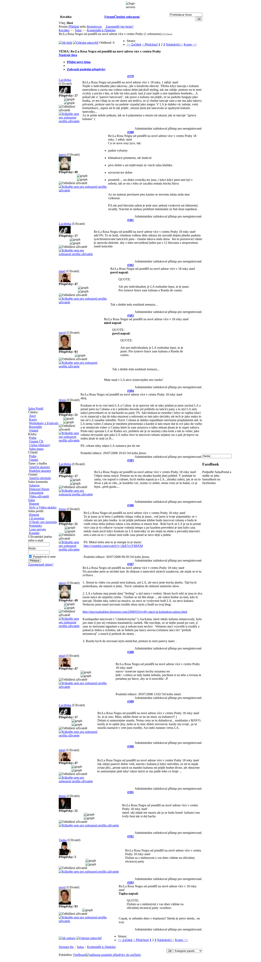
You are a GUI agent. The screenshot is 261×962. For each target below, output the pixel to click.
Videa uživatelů (39, 496)
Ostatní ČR (36, 441)
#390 (130, 746)
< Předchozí (150, 44)
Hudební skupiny (40, 470)
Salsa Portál (35, 408)
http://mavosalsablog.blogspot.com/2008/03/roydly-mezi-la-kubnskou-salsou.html (135, 611)
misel (62, 271)
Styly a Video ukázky (43, 507)
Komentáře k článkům (101, 30)
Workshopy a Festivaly (44, 423)
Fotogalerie (36, 492)
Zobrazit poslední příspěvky (86, 69)
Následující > (174, 44)
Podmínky (35, 525)
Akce (32, 416)
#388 (130, 652)
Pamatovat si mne (44, 556)
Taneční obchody (40, 478)
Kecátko (64, 30)
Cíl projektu (36, 518)
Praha (32, 437)
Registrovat (94, 26)
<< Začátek (134, 44)
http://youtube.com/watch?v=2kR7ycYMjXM (113, 546)
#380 (130, 132)
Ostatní (33, 430)
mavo (62, 154)
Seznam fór (66, 947)
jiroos (62, 400)
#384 (130, 390)
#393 (130, 882)
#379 (130, 76)
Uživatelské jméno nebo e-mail (40, 538)
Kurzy (33, 419)
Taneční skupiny (39, 467)
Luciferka (65, 80)
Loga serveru (37, 529)
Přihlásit (74, 26)
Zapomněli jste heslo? (120, 26)
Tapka (63, 840)
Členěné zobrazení (126, 17)
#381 (130, 220)
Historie (34, 503)
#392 (130, 836)
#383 (130, 315)
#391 (130, 792)
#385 (130, 460)
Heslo (32, 548)
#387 (130, 564)
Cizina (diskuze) (39, 445)
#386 (130, 505)
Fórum (109, 17)
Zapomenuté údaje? (40, 564)
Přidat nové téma (79, 62)
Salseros (34, 485)
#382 (130, 265)
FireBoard (79, 955)
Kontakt (34, 533)
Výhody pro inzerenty (43, 522)
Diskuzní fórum (39, 489)
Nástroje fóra (68, 55)
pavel (62, 332)
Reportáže (35, 427)
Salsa (31, 500)
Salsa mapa (36, 448)
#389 (130, 701)
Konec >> (190, 44)
